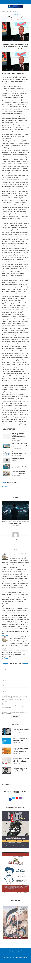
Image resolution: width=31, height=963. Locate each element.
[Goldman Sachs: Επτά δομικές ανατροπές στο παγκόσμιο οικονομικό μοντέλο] (15, 510)
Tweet (4, 482)
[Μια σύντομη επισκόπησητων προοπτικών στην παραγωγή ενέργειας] (6, 446)
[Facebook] (13, 1)
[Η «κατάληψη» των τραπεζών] (6, 466)
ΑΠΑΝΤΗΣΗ (5, 635)
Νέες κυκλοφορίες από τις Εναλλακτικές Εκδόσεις (20, 739)
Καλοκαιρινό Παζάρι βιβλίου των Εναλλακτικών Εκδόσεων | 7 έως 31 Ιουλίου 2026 (21, 750)
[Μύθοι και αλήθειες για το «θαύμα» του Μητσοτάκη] (6, 473)
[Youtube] (17, 951)
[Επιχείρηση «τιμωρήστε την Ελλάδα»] (6, 460)
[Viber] (21, 951)
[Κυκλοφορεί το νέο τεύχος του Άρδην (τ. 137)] (6, 770)
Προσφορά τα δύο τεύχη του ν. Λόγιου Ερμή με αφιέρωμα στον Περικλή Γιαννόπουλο (21, 760)
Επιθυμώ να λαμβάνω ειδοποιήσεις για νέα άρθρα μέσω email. (14, 712)
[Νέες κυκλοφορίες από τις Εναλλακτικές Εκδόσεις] (6, 741)
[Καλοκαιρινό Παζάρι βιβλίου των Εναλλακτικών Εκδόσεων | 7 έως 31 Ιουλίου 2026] (6, 751)
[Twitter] (13, 951)
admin (11, 19)
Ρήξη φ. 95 (5, 486)
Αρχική (3, 11)
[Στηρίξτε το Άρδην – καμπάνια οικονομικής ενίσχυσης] (6, 731)
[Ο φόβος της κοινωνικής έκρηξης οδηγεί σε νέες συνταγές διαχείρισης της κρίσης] (6, 436)
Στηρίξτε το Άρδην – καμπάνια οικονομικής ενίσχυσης (21, 730)
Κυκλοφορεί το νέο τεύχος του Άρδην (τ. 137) (20, 769)
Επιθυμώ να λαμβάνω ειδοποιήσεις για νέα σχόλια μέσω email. (14, 706)
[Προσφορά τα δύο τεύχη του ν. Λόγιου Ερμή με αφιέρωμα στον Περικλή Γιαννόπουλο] (6, 761)
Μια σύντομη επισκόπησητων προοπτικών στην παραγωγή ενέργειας (19, 445)
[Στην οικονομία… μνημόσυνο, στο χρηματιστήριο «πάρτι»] (6, 453)
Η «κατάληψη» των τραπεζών (19, 466)
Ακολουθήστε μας (7, 784)
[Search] (29, 6)
